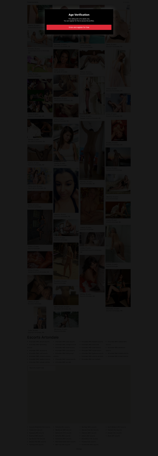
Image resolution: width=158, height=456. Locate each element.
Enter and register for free (79, 27)
